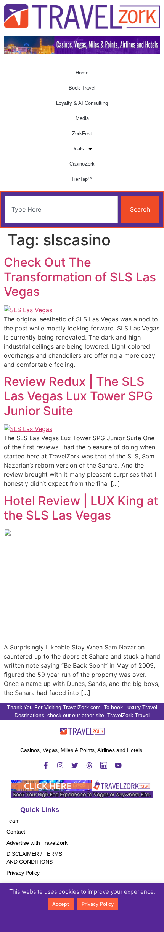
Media (82, 118)
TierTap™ (82, 179)
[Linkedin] (103, 765)
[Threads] (89, 765)
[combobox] (61, 209)
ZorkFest (82, 133)
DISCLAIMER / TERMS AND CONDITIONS (34, 858)
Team (13, 821)
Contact (15, 832)
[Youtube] (118, 765)
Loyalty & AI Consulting (82, 103)
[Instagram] (60, 765)
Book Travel (82, 88)
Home (82, 73)
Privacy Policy (23, 873)
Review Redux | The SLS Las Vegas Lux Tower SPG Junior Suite (78, 396)
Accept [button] (60, 904)
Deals (77, 149)
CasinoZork (82, 164)
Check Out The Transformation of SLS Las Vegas (80, 277)
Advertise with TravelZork (37, 843)
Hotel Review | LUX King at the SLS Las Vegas (81, 508)
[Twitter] (74, 765)
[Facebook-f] (45, 765)
